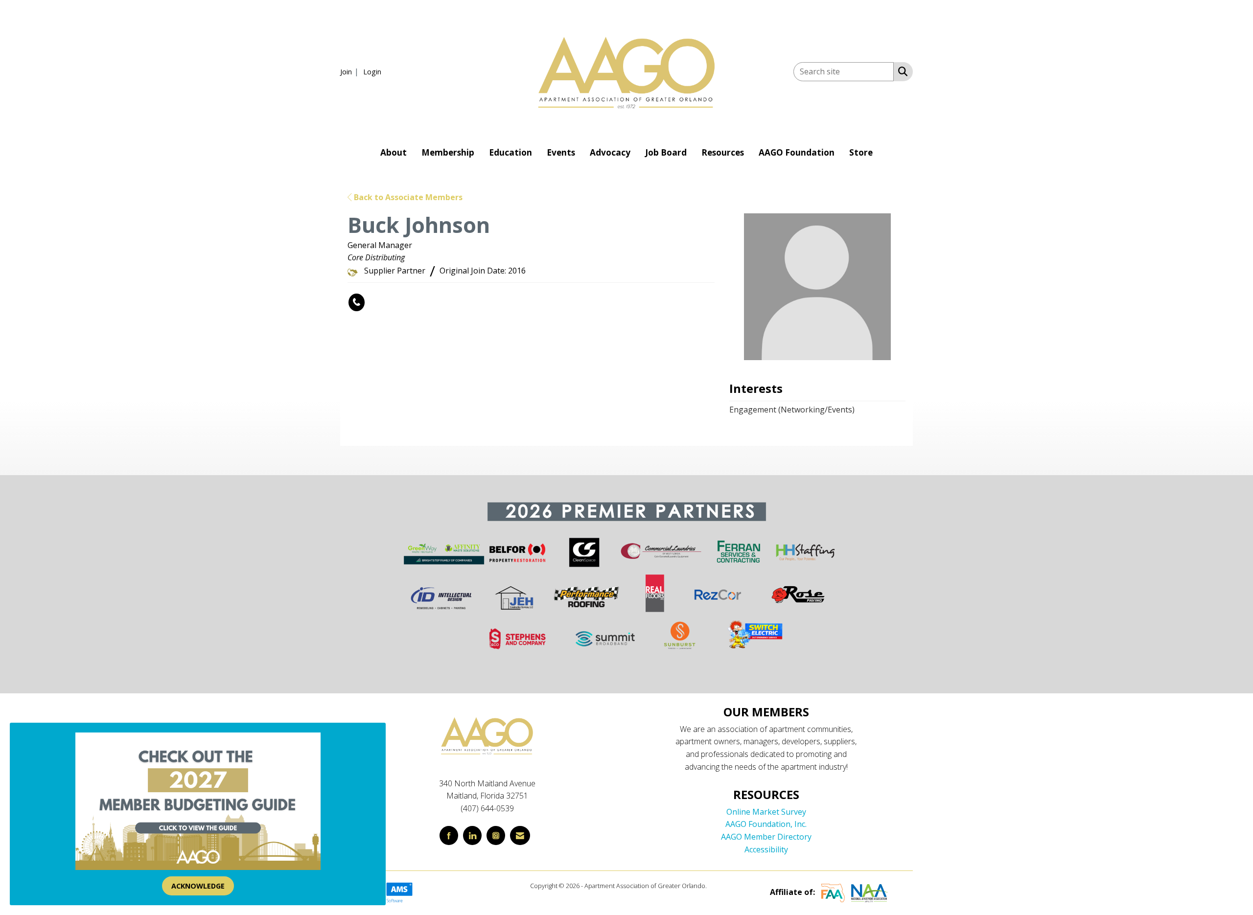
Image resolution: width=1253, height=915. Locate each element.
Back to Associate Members (407, 197)
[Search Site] (901, 71)
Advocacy (610, 152)
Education (510, 152)
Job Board (666, 152)
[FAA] (833, 892)
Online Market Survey (766, 811)
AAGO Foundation (797, 152)
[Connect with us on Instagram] (496, 835)
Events (561, 152)
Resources (722, 152)
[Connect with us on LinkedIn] (472, 835)
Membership (447, 152)
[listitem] (350, 71)
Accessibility (766, 849)
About (393, 152)
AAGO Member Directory (766, 836)
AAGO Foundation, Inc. (766, 824)
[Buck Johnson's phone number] (357, 302)
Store (861, 152)
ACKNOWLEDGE (198, 886)
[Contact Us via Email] (520, 835)
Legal (715, 885)
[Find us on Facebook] (449, 835)
